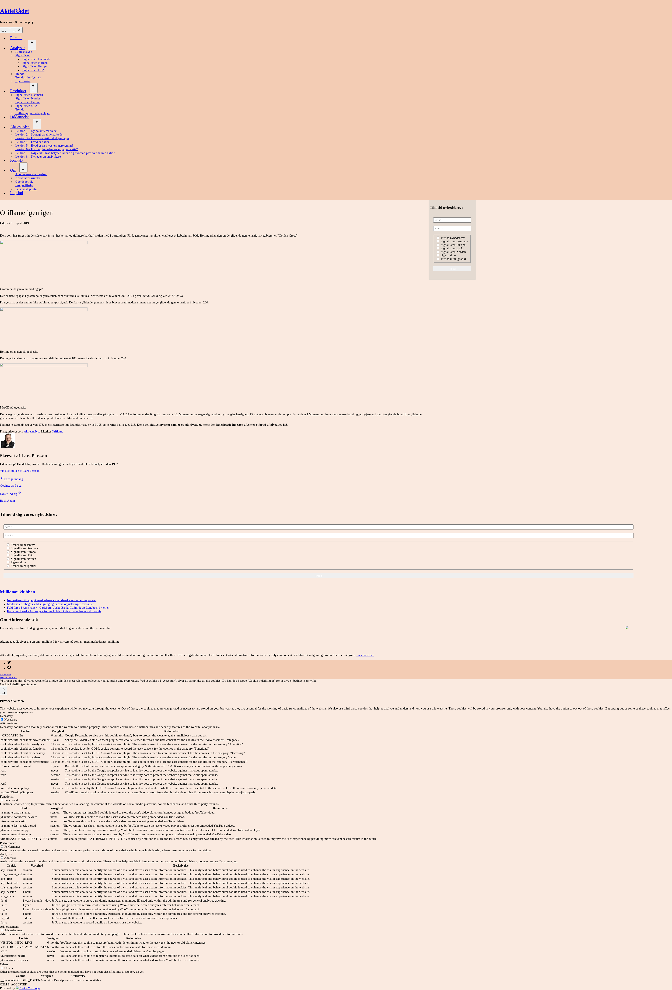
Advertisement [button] (9, 926)
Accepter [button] (31, 684)
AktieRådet (14, 11)
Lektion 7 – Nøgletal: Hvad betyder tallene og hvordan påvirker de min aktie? (65, 153)
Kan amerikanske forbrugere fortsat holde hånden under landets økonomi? (54, 611)
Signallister (22, 55)
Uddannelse (19, 117)
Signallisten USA (33, 70)
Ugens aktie (22, 81)
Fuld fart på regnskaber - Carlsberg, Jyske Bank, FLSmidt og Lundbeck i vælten (58, 607)
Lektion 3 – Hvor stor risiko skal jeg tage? (42, 138)
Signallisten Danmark (36, 59)
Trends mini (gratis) (28, 77)
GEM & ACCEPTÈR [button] (13, 984)
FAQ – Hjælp (24, 185)
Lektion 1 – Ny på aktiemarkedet (36, 131)
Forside (16, 38)
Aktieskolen (20, 127)
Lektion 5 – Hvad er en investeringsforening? (44, 145)
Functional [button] (6, 796)
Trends (19, 73)
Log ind (16, 193)
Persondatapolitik (26, 189)
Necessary (10, 719)
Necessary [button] (6, 716)
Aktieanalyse (23, 51)
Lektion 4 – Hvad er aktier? (33, 142)
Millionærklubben (17, 591)
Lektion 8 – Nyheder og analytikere (38, 156)
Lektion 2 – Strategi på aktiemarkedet (39, 134)
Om (13, 170)
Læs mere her (365, 655)
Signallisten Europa (34, 66)
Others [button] (4, 964)
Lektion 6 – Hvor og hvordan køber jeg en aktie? (46, 149)
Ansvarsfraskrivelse (27, 178)
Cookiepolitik (24, 181)
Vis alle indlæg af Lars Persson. (20, 470)
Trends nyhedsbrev (452, 238)
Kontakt (16, 160)
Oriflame (57, 431)
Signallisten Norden (35, 62)
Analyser (17, 48)
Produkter (18, 91)
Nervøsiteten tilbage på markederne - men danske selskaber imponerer (51, 600)
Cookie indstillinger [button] (12, 684)
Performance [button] (8, 843)
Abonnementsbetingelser (31, 174)
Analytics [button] (6, 854)
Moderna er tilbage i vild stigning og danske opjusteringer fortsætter (50, 604)
